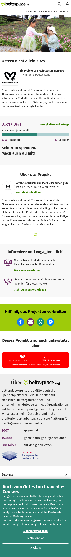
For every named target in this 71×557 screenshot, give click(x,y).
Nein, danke (35, 538)
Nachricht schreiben (28, 192)
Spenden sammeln (48, 11)
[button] (20, 322)
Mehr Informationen (35, 530)
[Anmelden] (67, 4)
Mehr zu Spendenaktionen (30, 289)
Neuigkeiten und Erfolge (54, 124)
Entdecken (31, 11)
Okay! (37, 548)
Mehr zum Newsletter (27, 270)
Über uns (64, 11)
